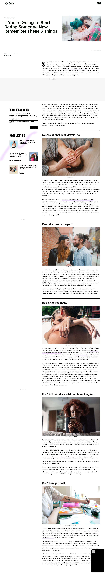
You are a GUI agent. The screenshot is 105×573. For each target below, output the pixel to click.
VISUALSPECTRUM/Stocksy (71, 436)
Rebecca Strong (12, 53)
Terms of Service (31, 121)
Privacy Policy (12, 122)
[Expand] (93, 551)
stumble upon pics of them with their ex (60, 457)
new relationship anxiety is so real (55, 191)
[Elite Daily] (9, 3)
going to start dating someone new (76, 68)
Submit (34, 127)
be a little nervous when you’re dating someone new (77, 199)
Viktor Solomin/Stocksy (71, 344)
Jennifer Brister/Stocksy (71, 525)
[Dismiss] (103, 551)
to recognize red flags (81, 355)
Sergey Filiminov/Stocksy (71, 177)
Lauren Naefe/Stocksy (71, 266)
